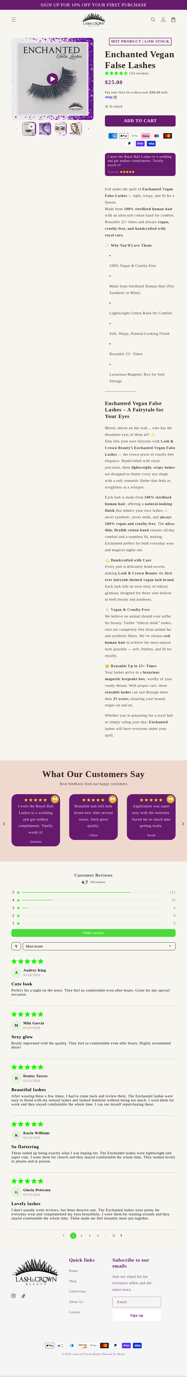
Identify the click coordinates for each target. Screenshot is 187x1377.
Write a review (93, 930)
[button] (14, 20)
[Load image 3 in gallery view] (75, 128)
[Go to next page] (122, 1233)
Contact (75, 1312)
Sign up (136, 1315)
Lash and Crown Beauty (87, 1354)
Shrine (121, 1354)
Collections (77, 1291)
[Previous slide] (4, 820)
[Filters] (16, 943)
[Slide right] (88, 129)
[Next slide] (183, 820)
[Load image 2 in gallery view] (60, 128)
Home (73, 1271)
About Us (76, 1301)
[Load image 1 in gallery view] (44, 128)
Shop (73, 1281)
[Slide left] (16, 129)
